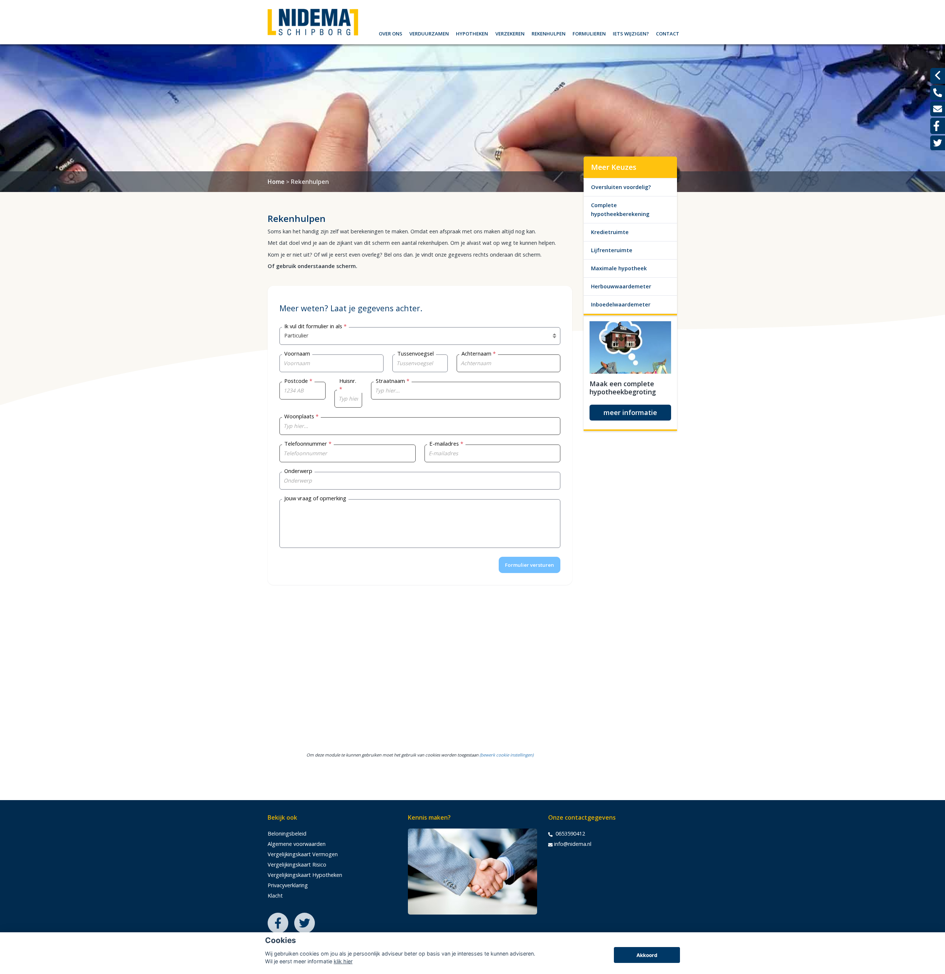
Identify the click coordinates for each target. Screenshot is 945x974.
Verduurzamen (429, 33)
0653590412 (569, 833)
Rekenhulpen (549, 33)
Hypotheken (472, 33)
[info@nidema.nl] (937, 109)
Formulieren (589, 33)
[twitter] (937, 143)
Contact (667, 33)
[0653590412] (937, 92)
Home (276, 182)
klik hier (343, 961)
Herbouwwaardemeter (621, 286)
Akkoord (646, 955)
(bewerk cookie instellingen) (506, 755)
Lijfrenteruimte (611, 250)
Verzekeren (510, 33)
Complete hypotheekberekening (620, 209)
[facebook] (937, 126)
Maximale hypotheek (619, 268)
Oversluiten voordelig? (621, 187)
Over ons (390, 33)
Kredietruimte (610, 232)
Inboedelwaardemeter (620, 304)
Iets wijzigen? (631, 33)
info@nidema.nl (572, 843)
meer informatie (630, 412)
